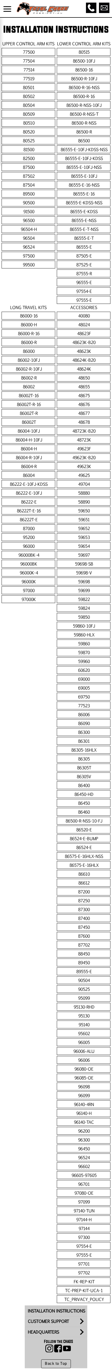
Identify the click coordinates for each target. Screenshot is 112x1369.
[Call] (91, 8)
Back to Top (56, 1364)
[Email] (104, 8)
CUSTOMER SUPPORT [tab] (48, 1321)
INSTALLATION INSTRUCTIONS (56, 1310)
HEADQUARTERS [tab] (43, 1332)
